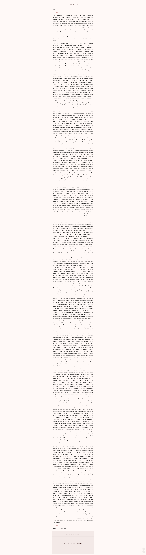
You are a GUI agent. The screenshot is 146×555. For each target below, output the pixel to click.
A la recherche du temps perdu (73, 534)
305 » (57, 12)
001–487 (72, 5)
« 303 (54, 12)
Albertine (73, 543)
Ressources (79, 543)
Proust (66, 5)
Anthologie (66, 543)
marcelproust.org (73, 547)
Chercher (79, 5)
